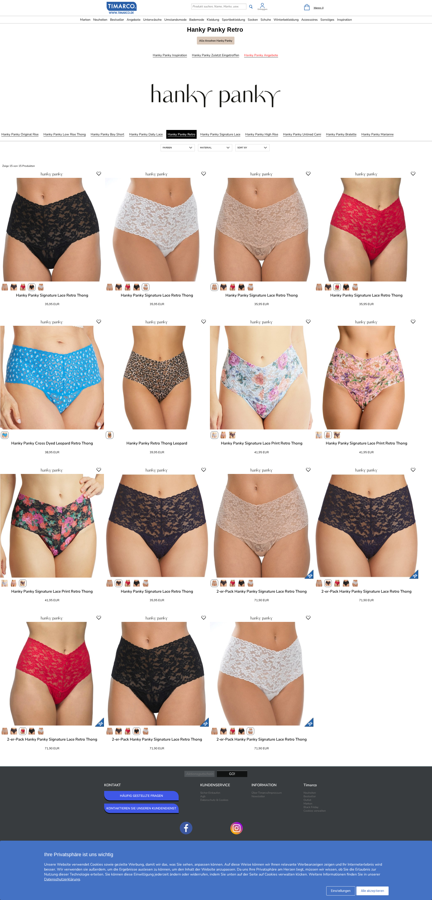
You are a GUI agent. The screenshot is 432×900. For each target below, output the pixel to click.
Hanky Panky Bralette (341, 134)
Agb (202, 796)
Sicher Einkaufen (210, 793)
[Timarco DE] (121, 8)
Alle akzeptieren (372, 891)
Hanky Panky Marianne (377, 134)
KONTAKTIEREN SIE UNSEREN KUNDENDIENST (141, 808)
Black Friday (311, 807)
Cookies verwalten (315, 811)
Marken (85, 20)
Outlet (307, 800)
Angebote (133, 20)
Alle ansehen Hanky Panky (215, 40)
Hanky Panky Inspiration (170, 55)
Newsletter (258, 796)
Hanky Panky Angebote (261, 55)
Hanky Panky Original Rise (19, 134)
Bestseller (117, 20)
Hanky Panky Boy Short (107, 134)
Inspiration (344, 20)
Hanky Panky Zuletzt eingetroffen (215, 55)
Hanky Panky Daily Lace (146, 134)
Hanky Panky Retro (181, 134)
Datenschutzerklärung (62, 879)
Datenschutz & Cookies (214, 800)
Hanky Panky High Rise (261, 134)
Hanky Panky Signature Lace (220, 134)
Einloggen (262, 9)
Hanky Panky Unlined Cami (302, 134)
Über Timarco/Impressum (267, 793)
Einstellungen (341, 891)
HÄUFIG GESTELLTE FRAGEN (141, 796)
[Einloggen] (262, 6)
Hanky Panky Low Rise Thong (64, 134)
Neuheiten (100, 20)
